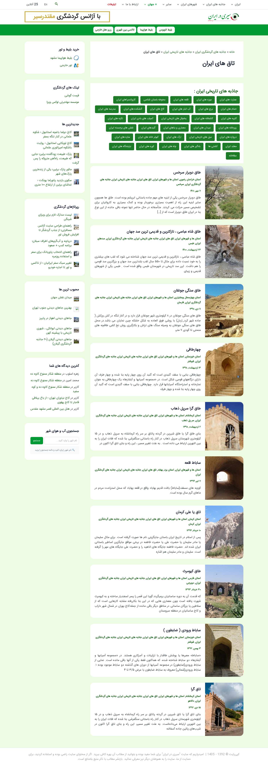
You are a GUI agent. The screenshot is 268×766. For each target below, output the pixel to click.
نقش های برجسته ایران (121, 128)
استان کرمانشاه (193, 415)
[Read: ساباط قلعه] (224, 478)
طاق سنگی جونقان (187, 291)
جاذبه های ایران (215, 4)
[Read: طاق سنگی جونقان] (224, 310)
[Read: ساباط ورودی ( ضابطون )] (224, 650)
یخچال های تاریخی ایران (174, 118)
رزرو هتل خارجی (103, 30)
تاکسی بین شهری (125, 30)
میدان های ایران (202, 128)
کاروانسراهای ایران (125, 100)
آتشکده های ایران (133, 109)
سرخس (180, 184)
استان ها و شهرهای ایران (165, 179)
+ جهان (152, 4)
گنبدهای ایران (148, 128)
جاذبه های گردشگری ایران (210, 52)
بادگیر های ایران (192, 146)
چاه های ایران (169, 146)
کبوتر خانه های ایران (148, 137)
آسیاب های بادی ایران (142, 118)
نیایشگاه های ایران (121, 146)
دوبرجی (190, 583)
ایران (237, 4)
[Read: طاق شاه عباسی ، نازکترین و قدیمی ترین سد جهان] (224, 251)
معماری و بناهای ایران (174, 128)
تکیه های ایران (115, 118)
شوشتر (191, 361)
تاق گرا (196, 689)
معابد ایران (231, 146)
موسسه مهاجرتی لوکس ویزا (62, 102)
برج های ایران (205, 109)
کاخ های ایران (157, 109)
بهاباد (160, 470)
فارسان (180, 302)
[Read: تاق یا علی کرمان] (224, 532)
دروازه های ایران (228, 137)
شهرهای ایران (189, 4)
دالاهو (191, 701)
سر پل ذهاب (188, 420)
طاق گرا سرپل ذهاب (186, 409)
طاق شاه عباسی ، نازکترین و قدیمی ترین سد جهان (164, 232)
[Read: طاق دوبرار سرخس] (224, 192)
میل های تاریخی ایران (200, 137)
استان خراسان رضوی (190, 179)
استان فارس (195, 578)
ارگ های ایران (173, 137)
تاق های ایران (144, 179)
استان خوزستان (193, 357)
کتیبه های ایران (229, 118)
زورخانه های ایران (228, 128)
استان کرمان (195, 519)
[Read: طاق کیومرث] (224, 591)
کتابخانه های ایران (204, 118)
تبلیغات (111, 4)
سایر (168, 4)
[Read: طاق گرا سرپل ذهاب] (224, 426)
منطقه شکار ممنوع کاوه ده (45, 374)
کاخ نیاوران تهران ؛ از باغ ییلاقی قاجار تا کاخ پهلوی (55, 400)
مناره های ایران (122, 137)
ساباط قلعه (193, 463)
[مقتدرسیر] (67, 17)
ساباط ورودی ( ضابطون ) (182, 630)
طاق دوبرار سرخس (187, 173)
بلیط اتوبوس (165, 30)
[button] (233, 4)
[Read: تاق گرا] (224, 709)
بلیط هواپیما (146, 30)
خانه (232, 52)
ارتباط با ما (132, 4)
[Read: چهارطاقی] (224, 369)
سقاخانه (233, 156)
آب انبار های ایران (181, 109)
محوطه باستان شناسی (154, 100)
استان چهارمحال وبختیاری (188, 297)
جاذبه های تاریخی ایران (177, 52)
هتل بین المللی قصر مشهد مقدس (50, 409)
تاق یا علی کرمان (188, 512)
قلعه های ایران (181, 100)
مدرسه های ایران (107, 109)
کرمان (191, 524)
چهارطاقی (193, 350)
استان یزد (169, 470)
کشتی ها (212, 146)
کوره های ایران (146, 146)
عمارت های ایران (228, 100)
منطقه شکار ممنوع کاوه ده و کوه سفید (55, 389)
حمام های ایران (229, 109)
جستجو (36, 441)
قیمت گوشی (72, 95)
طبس (191, 243)
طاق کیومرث (192, 571)
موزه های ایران (204, 100)
